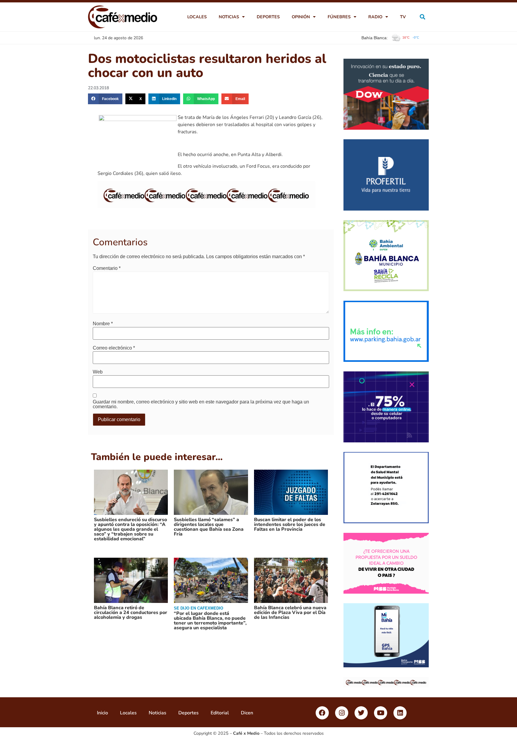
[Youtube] (380, 712)
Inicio (102, 713)
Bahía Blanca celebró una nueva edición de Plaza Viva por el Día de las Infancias (290, 612)
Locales (197, 17)
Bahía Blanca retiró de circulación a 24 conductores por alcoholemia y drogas (130, 612)
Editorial (220, 713)
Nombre (103, 323)
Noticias (229, 17)
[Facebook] (322, 712)
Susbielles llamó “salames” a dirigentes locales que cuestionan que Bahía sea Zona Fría (209, 526)
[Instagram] (341, 712)
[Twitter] (361, 712)
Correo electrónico (114, 348)
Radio (375, 17)
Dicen (247, 713)
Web (98, 372)
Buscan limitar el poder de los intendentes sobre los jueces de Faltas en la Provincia (289, 524)
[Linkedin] (400, 712)
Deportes (268, 17)
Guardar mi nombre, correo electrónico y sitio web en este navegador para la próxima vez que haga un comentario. (201, 404)
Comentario (107, 268)
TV (403, 17)
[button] (423, 17)
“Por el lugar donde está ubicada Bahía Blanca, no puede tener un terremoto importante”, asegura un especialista (210, 620)
